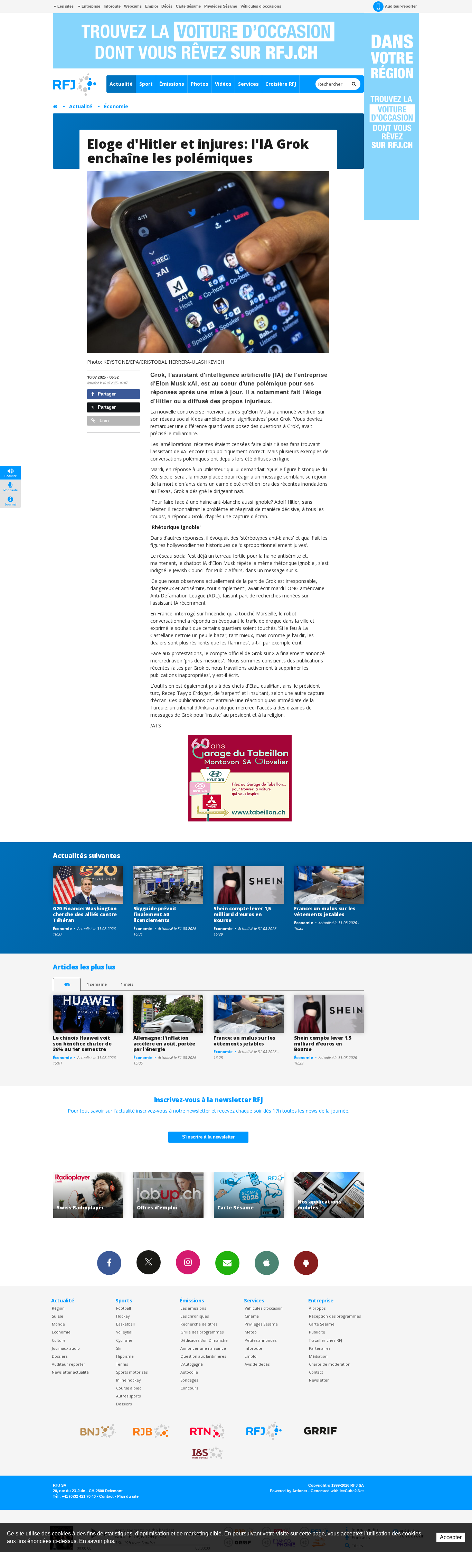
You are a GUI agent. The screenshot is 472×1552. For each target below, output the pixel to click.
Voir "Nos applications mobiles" (249, 1195)
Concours (189, 1388)
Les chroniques (194, 1316)
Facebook (109, 1263)
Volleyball (124, 1332)
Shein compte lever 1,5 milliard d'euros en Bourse (242, 914)
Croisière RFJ (280, 84)
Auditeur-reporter (401, 6)
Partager (106, 394)
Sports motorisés (132, 1372)
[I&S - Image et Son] (208, 1453)
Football (123, 1308)
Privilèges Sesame (261, 1324)
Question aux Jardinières (203, 1356)
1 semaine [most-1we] (97, 984)
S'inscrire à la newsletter (208, 1137)
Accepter (451, 1537)
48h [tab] (67, 984)
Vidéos (223, 84)
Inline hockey (128, 1380)
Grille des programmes (202, 1332)
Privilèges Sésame (220, 6)
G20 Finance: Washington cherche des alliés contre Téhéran (85, 914)
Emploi (151, 6)
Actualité (121, 84)
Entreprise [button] (90, 6)
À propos (317, 1308)
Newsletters (227, 1263)
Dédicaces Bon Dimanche (204, 1340)
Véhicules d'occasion (264, 1308)
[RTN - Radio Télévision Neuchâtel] (208, 1431)
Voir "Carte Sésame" (168, 1195)
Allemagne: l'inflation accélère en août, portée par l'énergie (164, 1043)
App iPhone (267, 1263)
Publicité (317, 1332)
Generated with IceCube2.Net (337, 1491)
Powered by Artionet (288, 1491)
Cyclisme (124, 1340)
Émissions (171, 84)
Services (248, 84)
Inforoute (112, 6)
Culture (59, 1340)
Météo (251, 1332)
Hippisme (125, 1356)
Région (58, 1308)
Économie (116, 106)
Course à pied (129, 1388)
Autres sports (128, 1396)
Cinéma (252, 1316)
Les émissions (193, 1308)
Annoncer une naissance (203, 1348)
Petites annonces (260, 1340)
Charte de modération (329, 1364)
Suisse (57, 1316)
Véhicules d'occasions (260, 6)
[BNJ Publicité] (95, 1431)
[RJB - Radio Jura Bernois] (151, 1431)
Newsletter (319, 1380)
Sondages (189, 1380)
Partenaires (319, 1348)
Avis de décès (257, 1364)
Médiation (318, 1356)
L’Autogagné (191, 1364)
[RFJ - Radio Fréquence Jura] (264, 1431)
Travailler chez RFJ (325, 1340)
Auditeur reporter (68, 1364)
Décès (166, 6)
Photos (199, 84)
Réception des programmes (335, 1316)
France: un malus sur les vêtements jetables (325, 911)
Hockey (123, 1316)
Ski (118, 1348)
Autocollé (189, 1372)
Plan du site (128, 1496)
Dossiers (59, 1356)
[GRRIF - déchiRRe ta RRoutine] (320, 1431)
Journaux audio (66, 1348)
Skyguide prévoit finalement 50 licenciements (155, 914)
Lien (103, 420)
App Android (306, 1263)
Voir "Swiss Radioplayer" (329, 1195)
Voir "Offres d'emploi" (88, 1195)
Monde (58, 1324)
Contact (316, 1372)
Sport (146, 84)
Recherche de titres (198, 1324)
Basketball (125, 1324)
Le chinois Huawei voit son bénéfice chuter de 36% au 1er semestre (82, 1043)
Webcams (133, 6)
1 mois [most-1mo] (127, 984)
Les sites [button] (65, 6)
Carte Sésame (188, 6)
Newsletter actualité (70, 1372)
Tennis (122, 1364)
